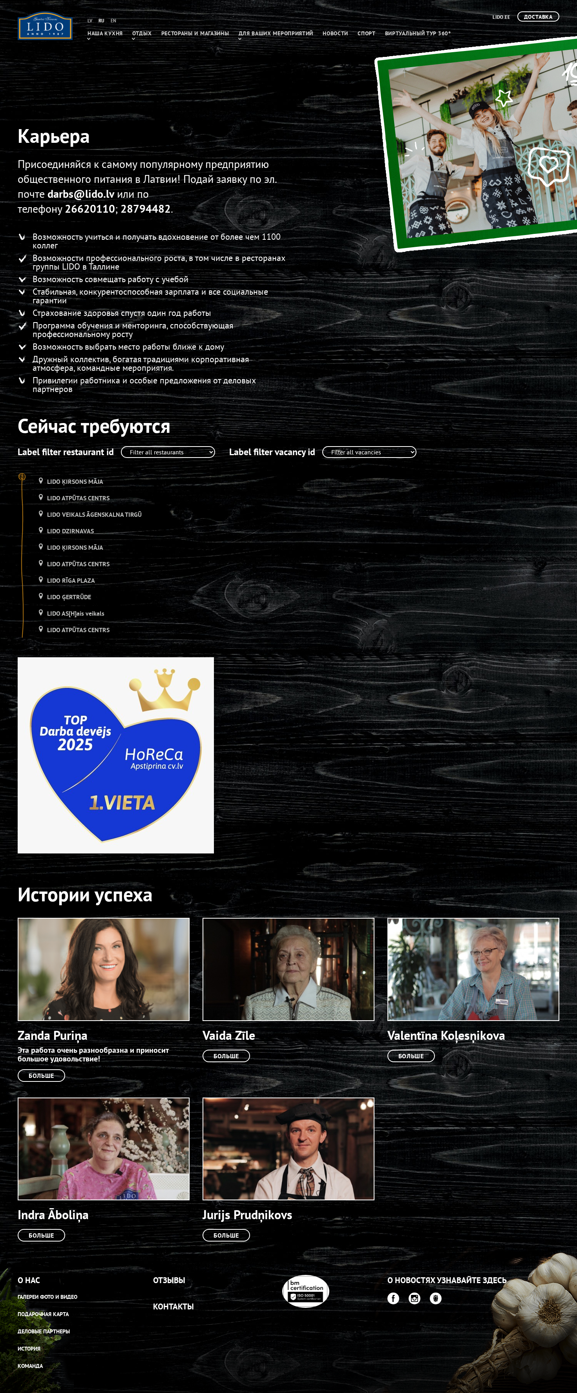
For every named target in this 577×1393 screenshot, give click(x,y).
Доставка (538, 16)
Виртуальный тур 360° (418, 33)
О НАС (29, 1280)
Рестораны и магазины (195, 33)
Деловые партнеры (44, 1331)
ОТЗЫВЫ (169, 1280)
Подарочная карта (43, 1314)
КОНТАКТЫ (173, 1306)
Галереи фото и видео (47, 1296)
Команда (30, 1365)
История (29, 1348)
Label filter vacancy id (272, 452)
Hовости (335, 33)
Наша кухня (105, 33)
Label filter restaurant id (66, 452)
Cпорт (367, 33)
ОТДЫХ (142, 33)
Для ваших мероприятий (276, 33)
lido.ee (501, 17)
